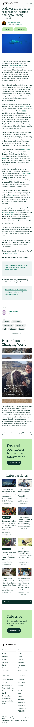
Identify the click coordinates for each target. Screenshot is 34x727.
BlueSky (21, 699)
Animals (6, 322)
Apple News (22, 708)
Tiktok (20, 694)
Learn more (13, 463)
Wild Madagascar (8, 679)
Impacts (21, 662)
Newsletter (13, 630)
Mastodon (21, 702)
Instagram (21, 682)
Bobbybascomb (13, 311)
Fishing (21, 329)
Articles (4, 659)
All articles (8, 602)
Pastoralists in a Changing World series (17, 433)
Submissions (22, 668)
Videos (4, 653)
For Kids (4, 682)
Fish (5, 329)
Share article (20, 29)
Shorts (4, 665)
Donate (20, 659)
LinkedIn (21, 679)
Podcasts (5, 656)
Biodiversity (16, 322)
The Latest (5, 671)
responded (9, 214)
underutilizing (26, 173)
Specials (5, 662)
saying (11, 195)
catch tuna (25, 106)
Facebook (21, 691)
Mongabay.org (7, 685)
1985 (24, 111)
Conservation (8, 325)
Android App (22, 705)
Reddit (20, 697)
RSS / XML (21, 711)
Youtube (20, 685)
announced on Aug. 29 (16, 66)
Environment (20, 325)
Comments (7, 29)
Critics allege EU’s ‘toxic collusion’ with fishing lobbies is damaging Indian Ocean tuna (16, 268)
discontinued (25, 150)
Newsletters (22, 665)
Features (5, 668)
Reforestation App (8, 688)
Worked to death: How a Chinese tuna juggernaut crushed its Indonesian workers (16, 292)
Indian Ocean (18, 24)
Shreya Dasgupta (14, 22)
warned (4, 158)
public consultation (8, 212)
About (20, 653)
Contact (20, 656)
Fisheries (13, 329)
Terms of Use (22, 671)
